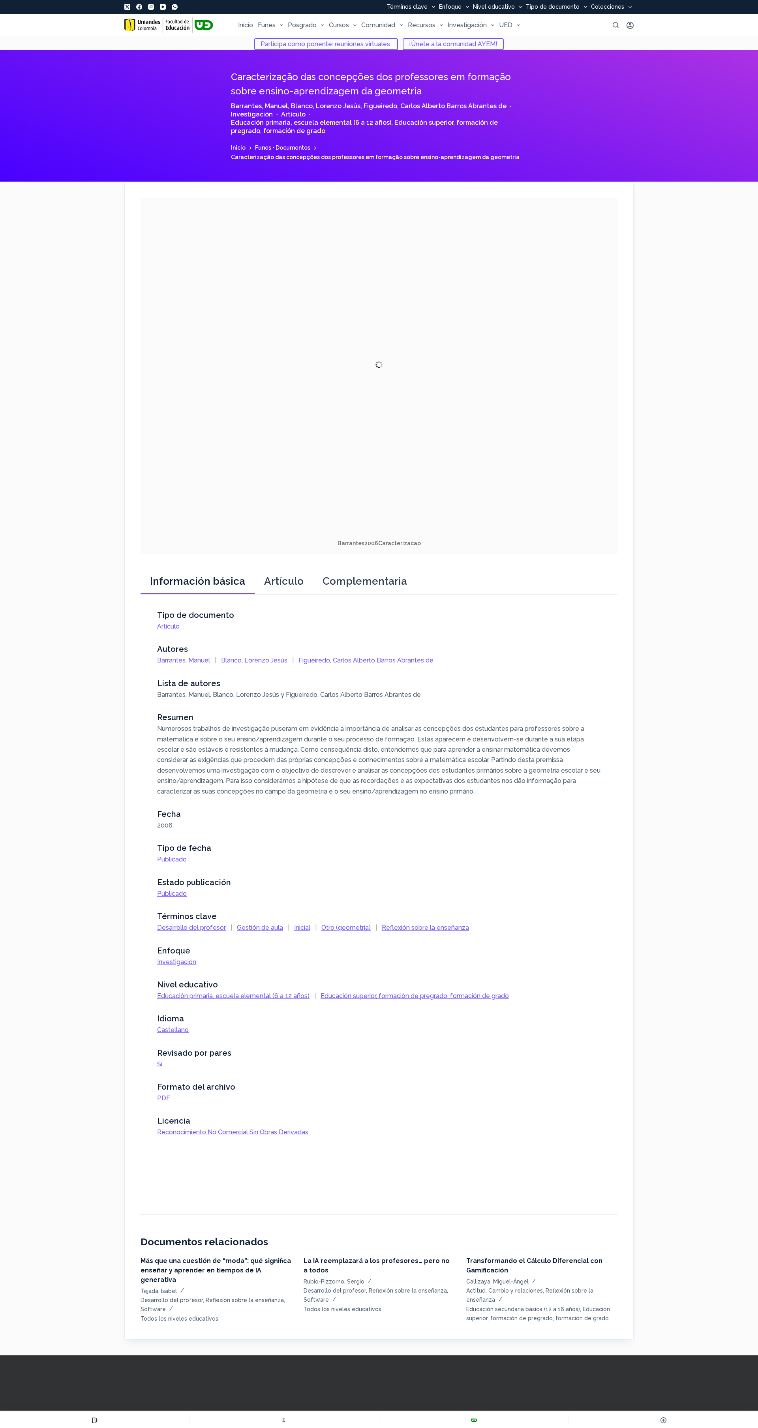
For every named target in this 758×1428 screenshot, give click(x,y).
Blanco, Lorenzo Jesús (325, 106)
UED (505, 25)
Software (153, 1309)
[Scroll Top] (663, 1420)
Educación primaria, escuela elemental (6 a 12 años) (311, 122)
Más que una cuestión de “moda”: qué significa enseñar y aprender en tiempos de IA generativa (216, 1270)
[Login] (630, 25)
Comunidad (378, 25)
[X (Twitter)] (127, 7)
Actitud (476, 1290)
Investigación (467, 25)
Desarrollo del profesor (191, 927)
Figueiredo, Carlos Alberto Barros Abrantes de (435, 106)
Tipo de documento (553, 7)
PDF (163, 1098)
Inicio (245, 25)
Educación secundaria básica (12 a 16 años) (523, 1309)
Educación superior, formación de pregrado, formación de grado (415, 996)
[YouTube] (163, 7)
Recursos (421, 25)
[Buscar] (616, 25)
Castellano (173, 1030)
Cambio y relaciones (515, 1290)
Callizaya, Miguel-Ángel (497, 1281)
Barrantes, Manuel (259, 106)
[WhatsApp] (175, 7)
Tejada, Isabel (159, 1291)
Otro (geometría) (346, 927)
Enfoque (450, 7)
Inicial (302, 927)
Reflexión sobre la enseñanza (425, 927)
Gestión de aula (260, 927)
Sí (159, 1064)
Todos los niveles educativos (179, 1318)
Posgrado (302, 25)
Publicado (172, 859)
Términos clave (407, 7)
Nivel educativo (494, 7)
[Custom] (94, 1420)
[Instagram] (151, 7)
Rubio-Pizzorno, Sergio (334, 1281)
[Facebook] (139, 7)
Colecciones (607, 7)
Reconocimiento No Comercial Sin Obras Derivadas (232, 1132)
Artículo (293, 114)
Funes (267, 25)
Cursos (339, 25)
